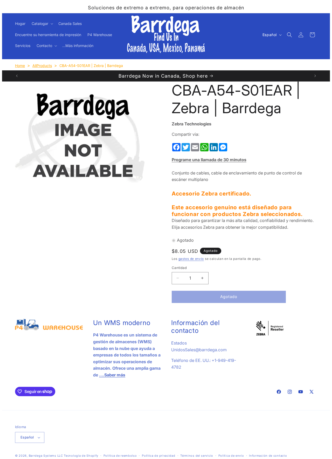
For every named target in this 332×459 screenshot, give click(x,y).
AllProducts (42, 65)
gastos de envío (191, 259)
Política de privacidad (158, 455)
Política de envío (231, 455)
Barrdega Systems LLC (46, 455)
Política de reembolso (120, 455)
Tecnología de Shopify (81, 455)
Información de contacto (268, 455)
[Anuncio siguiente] (315, 76)
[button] (42, 23)
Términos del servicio (196, 455)
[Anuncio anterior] (17, 76)
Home (20, 65)
